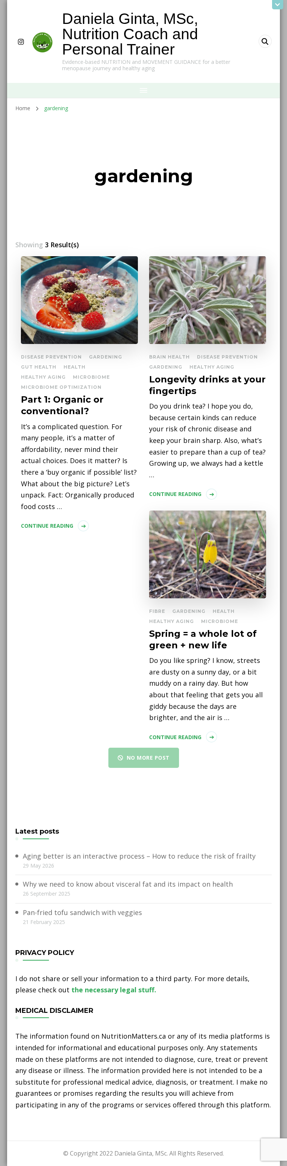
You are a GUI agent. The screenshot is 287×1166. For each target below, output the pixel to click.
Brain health (169, 357)
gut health (38, 367)
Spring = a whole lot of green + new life (203, 639)
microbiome (91, 377)
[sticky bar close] (277, 4)
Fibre (157, 611)
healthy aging (43, 377)
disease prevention (51, 357)
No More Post (148, 757)
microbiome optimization (61, 387)
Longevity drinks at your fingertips (207, 385)
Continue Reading (47, 525)
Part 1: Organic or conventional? (62, 405)
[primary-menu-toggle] (143, 90)
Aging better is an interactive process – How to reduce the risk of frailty (139, 856)
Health (75, 367)
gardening (105, 357)
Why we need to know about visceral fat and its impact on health (128, 884)
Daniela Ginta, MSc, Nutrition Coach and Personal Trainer (130, 34)
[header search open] (265, 41)
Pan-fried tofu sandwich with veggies (82, 912)
